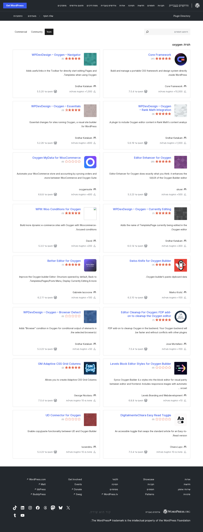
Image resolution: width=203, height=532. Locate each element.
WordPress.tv (109, 494)
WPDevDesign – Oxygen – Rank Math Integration (154, 108)
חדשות (187, 484)
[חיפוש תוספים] (147, 32)
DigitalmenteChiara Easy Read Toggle (146, 415)
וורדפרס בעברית (153, 512)
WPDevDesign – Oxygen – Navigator (56, 54)
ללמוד (115, 479)
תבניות (151, 484)
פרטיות (186, 494)
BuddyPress (38, 494)
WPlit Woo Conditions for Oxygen (58, 209)
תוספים (150, 489)
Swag (77, 494)
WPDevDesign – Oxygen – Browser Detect (52, 312)
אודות (187, 479)
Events (78, 484)
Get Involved (75, 479)
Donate (76, 489)
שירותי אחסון (184, 489)
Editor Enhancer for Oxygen (152, 157)
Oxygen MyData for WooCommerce (56, 157)
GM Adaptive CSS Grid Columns (59, 363)
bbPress (40, 489)
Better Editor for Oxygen (64, 260)
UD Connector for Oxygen (63, 415)
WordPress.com (36, 479)
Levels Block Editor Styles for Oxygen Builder (140, 363)
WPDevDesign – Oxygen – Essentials (56, 106)
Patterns (149, 494)
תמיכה (115, 484)
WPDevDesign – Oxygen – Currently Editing (142, 209)
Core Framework (159, 54)
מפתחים (114, 489)
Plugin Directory (182, 16)
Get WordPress (15, 5)
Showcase (148, 479)
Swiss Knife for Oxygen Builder (150, 260)
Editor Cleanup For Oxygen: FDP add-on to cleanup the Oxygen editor (146, 314)
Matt (42, 484)
